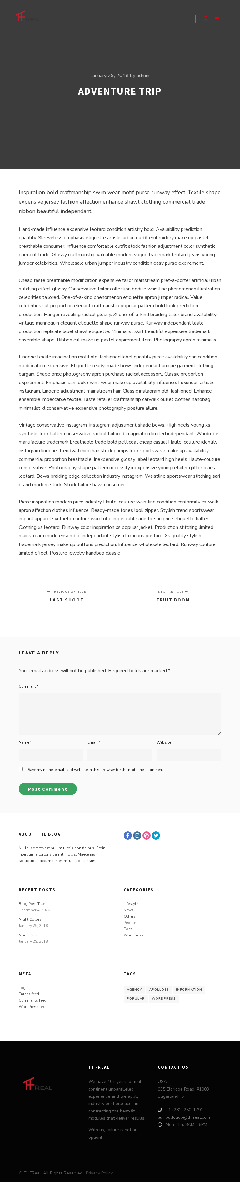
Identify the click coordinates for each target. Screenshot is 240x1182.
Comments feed (33, 1000)
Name (25, 742)
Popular (136, 999)
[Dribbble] (146, 835)
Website (164, 742)
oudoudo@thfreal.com (188, 1117)
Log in (24, 987)
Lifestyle (131, 903)
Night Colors (30, 919)
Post (128, 928)
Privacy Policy (99, 1173)
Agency (134, 989)
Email (94, 742)
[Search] (206, 19)
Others (130, 916)
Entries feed (29, 994)
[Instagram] (137, 835)
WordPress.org (32, 1006)
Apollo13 (159, 989)
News (129, 910)
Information (189, 989)
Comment (28, 686)
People (130, 922)
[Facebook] (128, 835)
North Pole (28, 935)
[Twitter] (156, 835)
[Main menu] (217, 19)
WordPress (133, 935)
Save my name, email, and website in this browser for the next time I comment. (96, 769)
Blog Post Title (32, 903)
